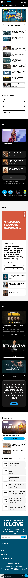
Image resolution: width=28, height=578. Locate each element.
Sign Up (24, 537)
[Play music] (26, 575)
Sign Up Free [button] (14, 403)
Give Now (23, 2)
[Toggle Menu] (2, 2)
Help (2, 547)
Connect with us (6, 558)
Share (13, 265)
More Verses (13, 268)
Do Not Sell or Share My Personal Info (14, 564)
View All (21, 418)
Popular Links (5, 543)
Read (24, 5)
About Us (4, 554)
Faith (2, 551)
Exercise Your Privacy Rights (14, 563)
